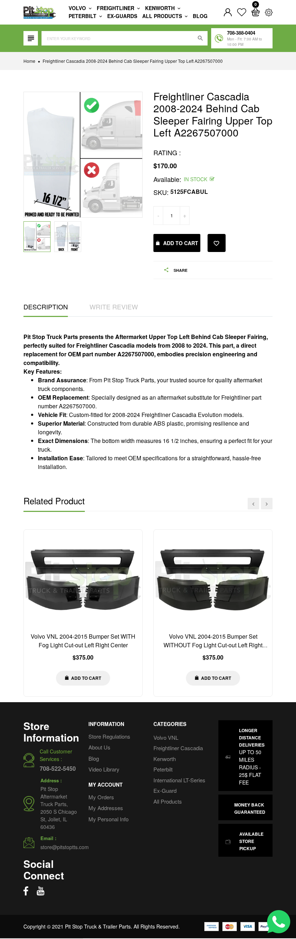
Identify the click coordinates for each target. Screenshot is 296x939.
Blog (200, 15)
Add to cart (180, 243)
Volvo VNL (165, 737)
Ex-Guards (122, 15)
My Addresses (105, 808)
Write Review (114, 306)
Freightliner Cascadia (178, 748)
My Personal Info (108, 819)
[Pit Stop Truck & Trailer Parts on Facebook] (25, 891)
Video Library (103, 769)
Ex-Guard (165, 790)
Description (45, 306)
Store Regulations (109, 736)
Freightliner (116, 8)
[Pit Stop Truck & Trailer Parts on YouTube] (40, 891)
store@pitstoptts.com (64, 847)
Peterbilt (83, 15)
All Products (167, 801)
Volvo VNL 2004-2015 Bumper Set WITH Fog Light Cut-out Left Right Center (83, 640)
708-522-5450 (58, 768)
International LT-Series (179, 780)
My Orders (101, 797)
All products (162, 15)
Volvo (78, 8)
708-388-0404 (241, 32)
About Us (99, 747)
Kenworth (160, 8)
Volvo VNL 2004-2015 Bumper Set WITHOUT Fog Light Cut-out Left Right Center (213, 645)
